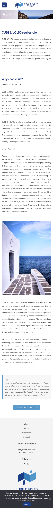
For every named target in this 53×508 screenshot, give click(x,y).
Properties (26, 432)
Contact (26, 437)
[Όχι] (50, 499)
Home (26, 428)
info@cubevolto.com (26, 449)
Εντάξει (27, 504)
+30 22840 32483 (26, 452)
